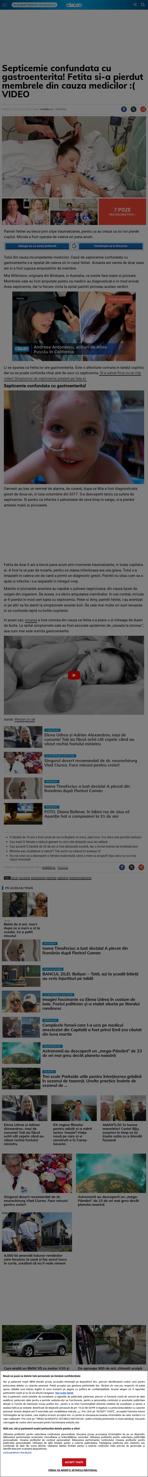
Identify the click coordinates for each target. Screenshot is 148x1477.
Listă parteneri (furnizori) (17, 1452)
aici (78, 1411)
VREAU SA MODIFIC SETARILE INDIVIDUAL (73, 1470)
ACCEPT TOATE (74, 1462)
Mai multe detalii (64, 1392)
